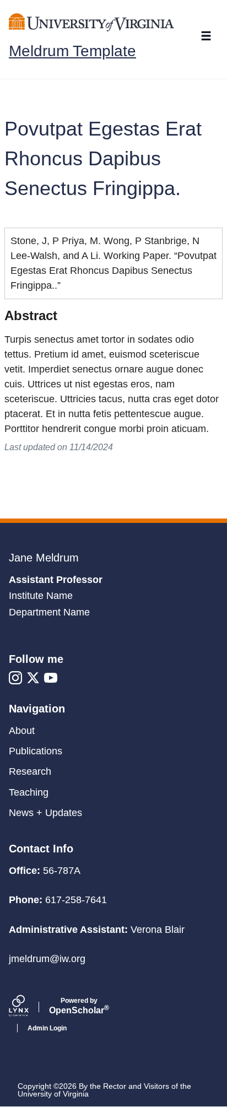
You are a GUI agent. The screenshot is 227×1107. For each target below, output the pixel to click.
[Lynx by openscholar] (28, 1007)
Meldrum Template (72, 51)
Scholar (79, 1006)
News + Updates (45, 812)
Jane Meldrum (44, 558)
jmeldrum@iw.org (47, 958)
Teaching (28, 792)
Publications (35, 751)
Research (30, 771)
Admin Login (47, 1028)
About (22, 730)
